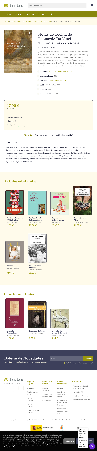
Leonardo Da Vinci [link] (48, 47)
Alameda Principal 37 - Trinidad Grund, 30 (81, 387)
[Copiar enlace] (25, 125)
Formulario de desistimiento (47, 395)
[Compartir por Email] (21, 125)
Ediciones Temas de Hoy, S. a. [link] (60, 71)
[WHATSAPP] (11, 393)
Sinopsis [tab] (28, 135)
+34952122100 (78, 392)
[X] (16, 388)
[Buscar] (83, 5)
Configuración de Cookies (33, 411)
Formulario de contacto (81, 400)
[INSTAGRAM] (11, 388)
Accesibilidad (47, 400)
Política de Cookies (30, 405)
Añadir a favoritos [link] (15, 117)
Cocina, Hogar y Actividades (21, 21)
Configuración (69, 441)
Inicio (6, 21)
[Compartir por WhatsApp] (17, 125)
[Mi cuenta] (92, 5)
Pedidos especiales (45, 389)
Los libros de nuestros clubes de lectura (62, 411)
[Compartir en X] (13, 125)
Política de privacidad (30, 399)
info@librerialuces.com (81, 396)
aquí (12, 447)
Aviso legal (30, 388)
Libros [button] (18, 14)
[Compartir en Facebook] (9, 125)
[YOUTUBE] (6, 393)
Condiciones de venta (32, 393)
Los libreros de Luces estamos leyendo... (62, 402)
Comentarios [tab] (41, 135)
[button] (91, 5)
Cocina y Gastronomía (42, 21)
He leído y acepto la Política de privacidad (79, 363)
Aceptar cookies (90, 441)
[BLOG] (21, 388)
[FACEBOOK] (6, 388)
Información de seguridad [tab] (61, 135)
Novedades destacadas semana (61, 394)
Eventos (60, 388)
